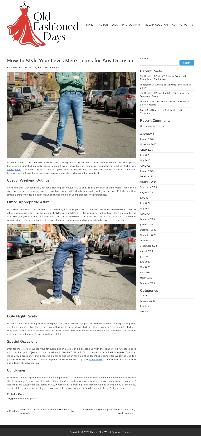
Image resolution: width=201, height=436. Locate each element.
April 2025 (145, 166)
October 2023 (147, 240)
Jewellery (144, 306)
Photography (131, 24)
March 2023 (146, 278)
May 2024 (145, 208)
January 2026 (147, 139)
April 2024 (145, 214)
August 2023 (146, 251)
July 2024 (144, 198)
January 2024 (147, 224)
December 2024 (148, 176)
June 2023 (145, 262)
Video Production (156, 24)
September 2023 (148, 246)
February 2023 (147, 283)
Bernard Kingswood (49, 67)
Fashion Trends (108, 24)
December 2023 (148, 230)
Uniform (144, 311)
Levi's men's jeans (26, 398)
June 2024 (145, 203)
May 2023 (145, 267)
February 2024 (147, 219)
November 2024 (148, 182)
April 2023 (145, 272)
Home (89, 24)
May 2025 (145, 160)
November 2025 (148, 144)
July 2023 (144, 256)
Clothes (22, 394)
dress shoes (95, 359)
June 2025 (145, 155)
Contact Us (179, 24)
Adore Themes (123, 432)
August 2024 (146, 192)
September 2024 (148, 187)
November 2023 (148, 235)
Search (144, 58)
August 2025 (146, 150)
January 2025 (147, 171)
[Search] (192, 24)
